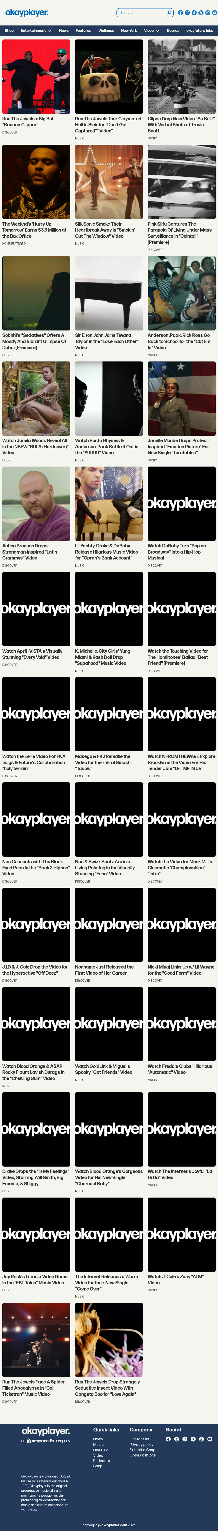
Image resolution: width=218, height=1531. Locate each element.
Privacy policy (141, 1444)
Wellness (106, 30)
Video (149, 30)
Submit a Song (142, 1450)
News (64, 30)
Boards (173, 30)
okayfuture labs (199, 30)
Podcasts (101, 1461)
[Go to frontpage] (26, 12)
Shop (9, 30)
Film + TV (100, 1450)
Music (98, 1444)
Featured (83, 30)
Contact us (139, 1439)
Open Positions (143, 1455)
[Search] (169, 12)
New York (129, 30)
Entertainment (33, 30)
